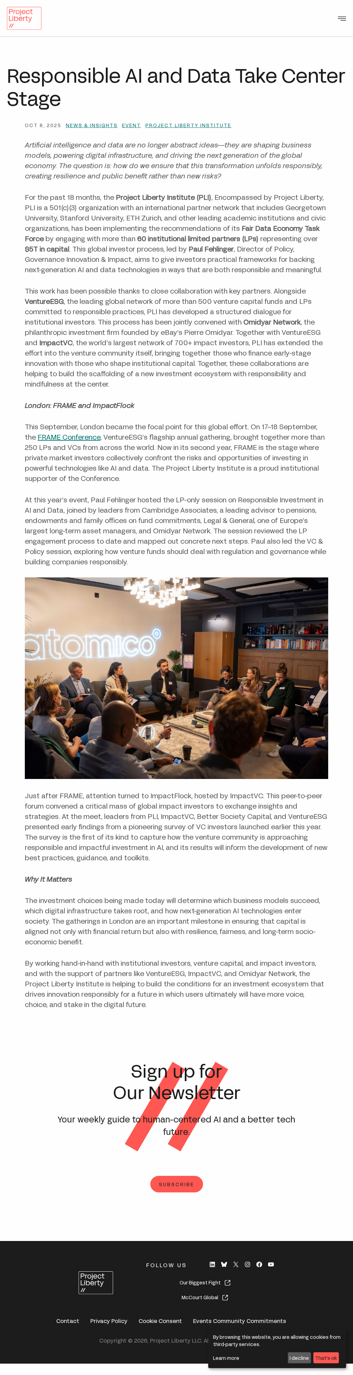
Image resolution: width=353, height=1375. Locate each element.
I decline (299, 1357)
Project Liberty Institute (188, 125)
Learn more (226, 1357)
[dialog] (277, 1349)
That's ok (326, 1357)
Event (131, 125)
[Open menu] (342, 18)
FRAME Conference (69, 436)
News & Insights (92, 125)
